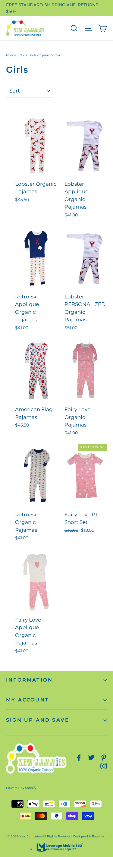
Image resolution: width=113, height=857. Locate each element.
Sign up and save (37, 720)
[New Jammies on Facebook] (79, 757)
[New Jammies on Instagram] (103, 765)
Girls (23, 55)
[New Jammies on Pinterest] (103, 757)
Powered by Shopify (21, 788)
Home (11, 55)
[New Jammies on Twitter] (91, 757)
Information (29, 680)
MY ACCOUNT (27, 700)
